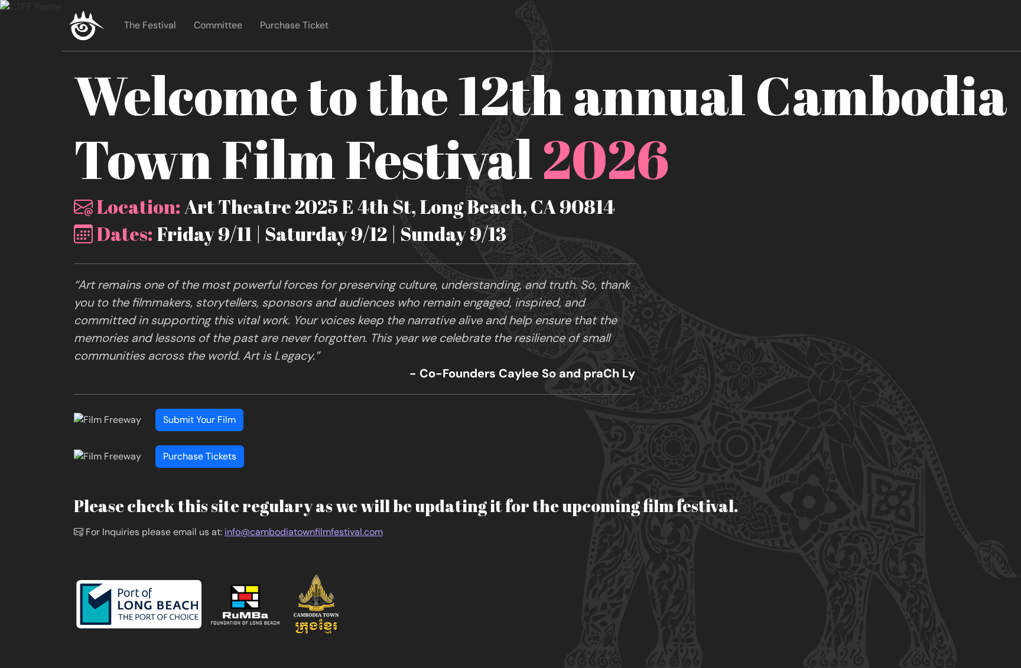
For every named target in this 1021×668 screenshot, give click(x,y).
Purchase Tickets (199, 456)
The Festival (150, 25)
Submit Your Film (199, 419)
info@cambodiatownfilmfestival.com (304, 532)
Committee (218, 25)
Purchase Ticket (294, 25)
